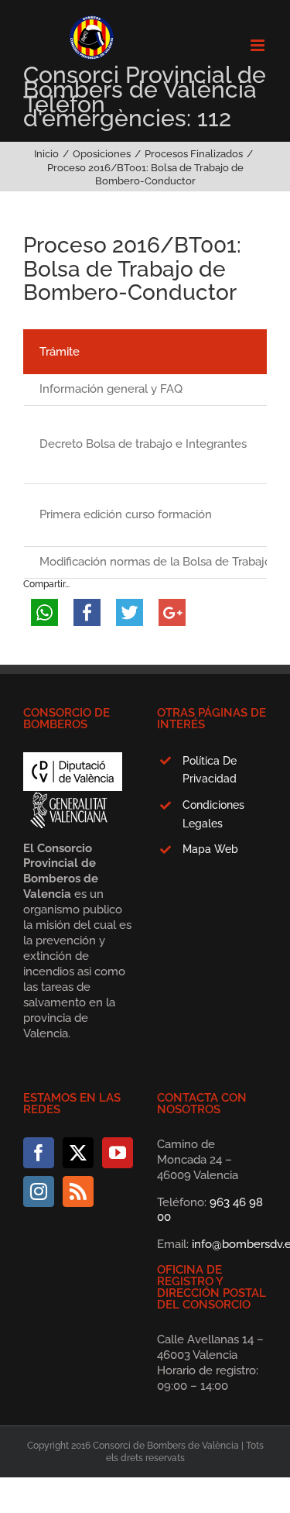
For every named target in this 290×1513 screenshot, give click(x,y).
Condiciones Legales (213, 814)
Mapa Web (210, 849)
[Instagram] (38, 1191)
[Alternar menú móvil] (259, 45)
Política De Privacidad (210, 770)
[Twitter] (78, 1152)
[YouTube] (117, 1152)
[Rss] (78, 1191)
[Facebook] (38, 1152)
